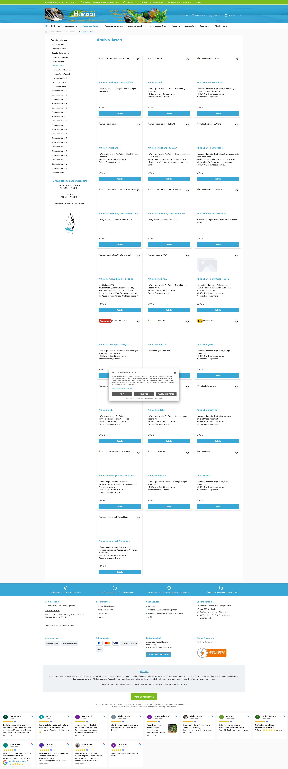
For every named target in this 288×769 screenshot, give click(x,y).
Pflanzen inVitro (58, 173)
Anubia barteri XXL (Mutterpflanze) (116, 279)
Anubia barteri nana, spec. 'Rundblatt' (167, 213)
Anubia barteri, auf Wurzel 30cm (213, 279)
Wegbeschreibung (105, 610)
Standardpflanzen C (59, 95)
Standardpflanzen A (60, 53)
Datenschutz (103, 613)
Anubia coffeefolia (157, 344)
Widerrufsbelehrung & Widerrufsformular (166, 613)
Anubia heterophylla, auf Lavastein (116, 475)
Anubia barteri (155, 82)
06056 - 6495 (52, 610)
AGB (150, 617)
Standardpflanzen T (59, 155)
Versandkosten (135, 704)
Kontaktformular (67, 625)
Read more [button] (7, 736)
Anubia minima (204, 475)
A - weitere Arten (59, 86)
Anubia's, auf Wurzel (62, 74)
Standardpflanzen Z (59, 168)
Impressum (102, 617)
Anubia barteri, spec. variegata (114, 344)
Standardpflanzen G (59, 108)
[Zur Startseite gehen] (106, 15)
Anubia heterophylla (207, 410)
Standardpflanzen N (59, 134)
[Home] (47, 26)
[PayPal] (99, 643)
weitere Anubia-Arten (62, 78)
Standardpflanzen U (59, 160)
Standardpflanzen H (59, 112)
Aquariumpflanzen (59, 40)
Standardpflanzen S (59, 151)
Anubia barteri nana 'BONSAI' (162, 148)
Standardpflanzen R (59, 147)
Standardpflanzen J (59, 121)
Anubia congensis (206, 344)
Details (120, 113)
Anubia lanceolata (157, 475)
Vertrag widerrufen (144, 697)
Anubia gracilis (106, 410)
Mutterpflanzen (58, 44)
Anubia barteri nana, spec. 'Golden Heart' (119, 213)
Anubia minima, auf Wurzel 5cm (114, 541)
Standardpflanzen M (60, 129)
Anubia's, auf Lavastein (62, 70)
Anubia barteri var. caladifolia (211, 213)
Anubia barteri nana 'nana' (210, 148)
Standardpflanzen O (59, 138)
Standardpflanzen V (59, 164)
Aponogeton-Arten (60, 82)
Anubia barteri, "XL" (158, 279)
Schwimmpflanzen (59, 49)
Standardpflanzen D (59, 99)
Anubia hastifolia (156, 410)
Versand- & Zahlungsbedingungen (162, 610)
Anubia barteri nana (108, 148)
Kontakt (151, 606)
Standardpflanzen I (59, 116)
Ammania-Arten (58, 61)
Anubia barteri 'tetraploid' (210, 82)
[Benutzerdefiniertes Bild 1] (212, 653)
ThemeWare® (171, 707)
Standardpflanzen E (59, 103)
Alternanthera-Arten (60, 57)
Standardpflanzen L (59, 125)
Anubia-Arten (58, 66)
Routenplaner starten (160, 654)
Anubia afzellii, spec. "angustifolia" (116, 82)
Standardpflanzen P (59, 142)
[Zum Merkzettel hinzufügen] (138, 59)
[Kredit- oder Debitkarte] (111, 643)
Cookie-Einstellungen (107, 606)
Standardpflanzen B (59, 91)
